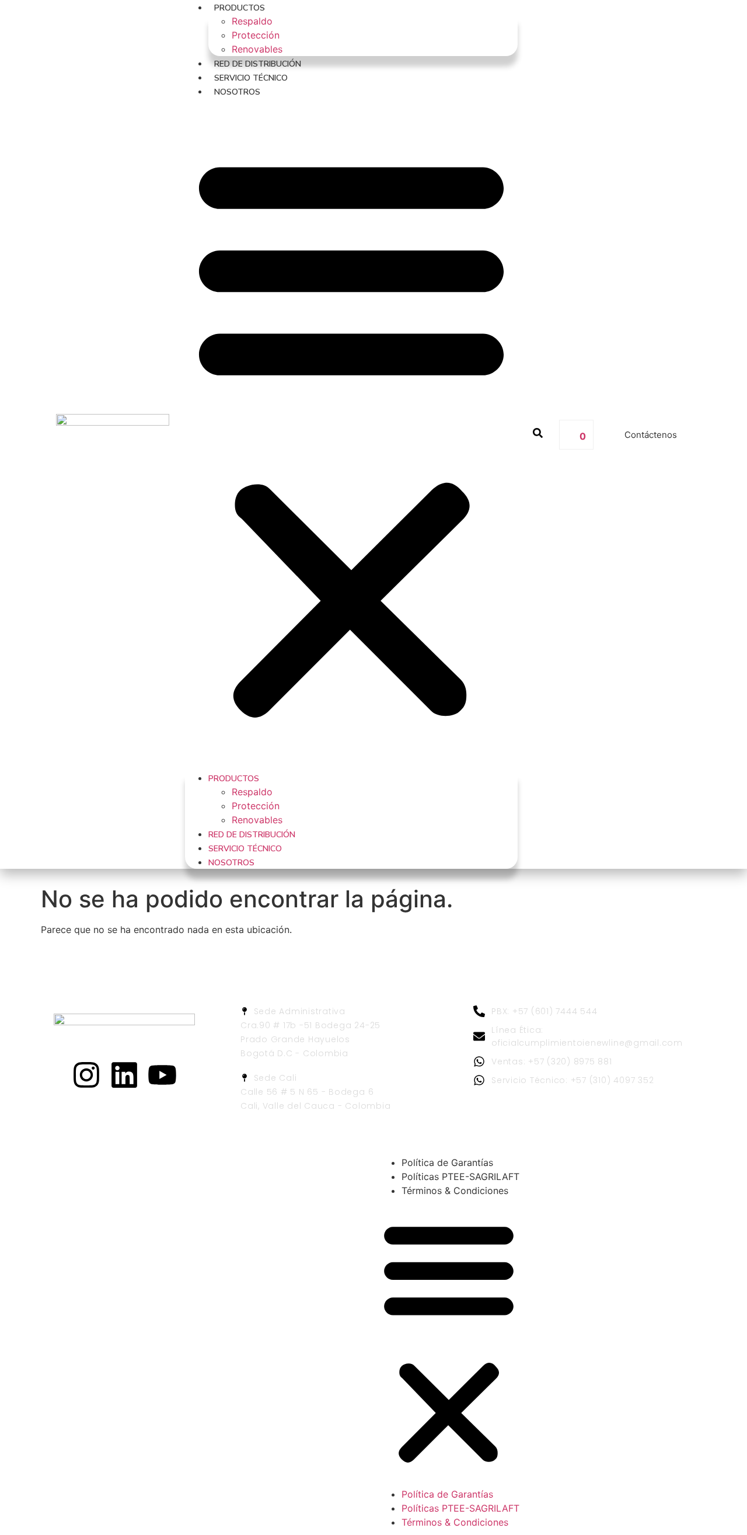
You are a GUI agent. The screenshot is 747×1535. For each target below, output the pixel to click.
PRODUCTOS (239, 7)
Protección (256, 35)
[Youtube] (162, 1075)
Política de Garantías (447, 1162)
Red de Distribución (257, 63)
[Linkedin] (124, 1075)
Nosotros (237, 92)
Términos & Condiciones (455, 1190)
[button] (351, 434)
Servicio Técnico (251, 77)
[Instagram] (86, 1075)
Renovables (257, 49)
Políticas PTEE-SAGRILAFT (460, 1176)
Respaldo (252, 21)
